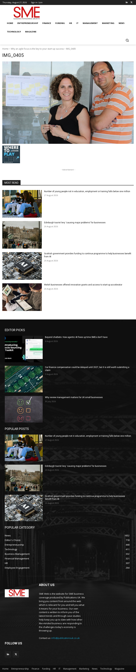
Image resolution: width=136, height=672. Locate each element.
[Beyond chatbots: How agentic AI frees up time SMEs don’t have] (24, 349)
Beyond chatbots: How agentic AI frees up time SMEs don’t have (76, 337)
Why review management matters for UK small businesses (74, 397)
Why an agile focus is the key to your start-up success (37, 48)
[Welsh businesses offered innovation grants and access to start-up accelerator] (22, 297)
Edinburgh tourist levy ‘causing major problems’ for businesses (75, 222)
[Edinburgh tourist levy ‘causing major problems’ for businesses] (22, 235)
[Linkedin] (126, 3)
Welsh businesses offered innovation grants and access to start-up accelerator (83, 284)
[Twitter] (131, 3)
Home (5, 48)
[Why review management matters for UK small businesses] (24, 409)
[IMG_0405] (68, 102)
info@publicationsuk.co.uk (65, 638)
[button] (127, 40)
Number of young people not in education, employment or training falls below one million (87, 191)
